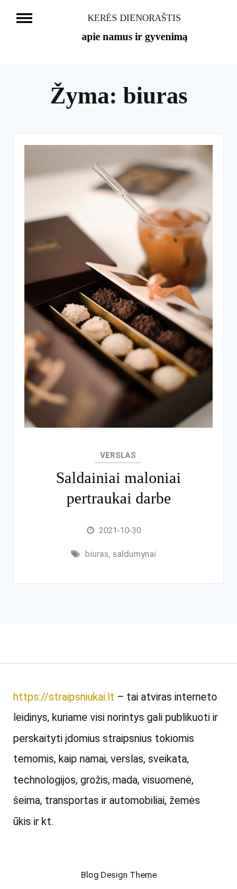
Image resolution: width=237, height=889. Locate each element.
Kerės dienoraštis (134, 18)
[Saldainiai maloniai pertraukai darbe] (118, 424)
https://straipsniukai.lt (64, 697)
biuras (97, 554)
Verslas (118, 455)
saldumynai (134, 554)
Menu (29, 17)
